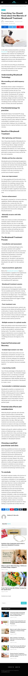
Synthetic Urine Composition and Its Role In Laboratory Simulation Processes (18, 622)
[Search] (26, 2)
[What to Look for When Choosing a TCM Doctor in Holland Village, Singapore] (14, 557)
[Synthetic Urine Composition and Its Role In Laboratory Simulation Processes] (14, 534)
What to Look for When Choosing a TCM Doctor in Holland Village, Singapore (18, 631)
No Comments (5, 23)
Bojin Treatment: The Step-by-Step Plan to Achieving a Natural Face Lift (17, 639)
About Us (17, 667)
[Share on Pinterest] (20, 27)
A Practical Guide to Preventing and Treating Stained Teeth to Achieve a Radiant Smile (17, 614)
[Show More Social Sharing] (25, 27)
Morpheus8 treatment (12, 271)
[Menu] (2, 2)
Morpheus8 (4, 51)
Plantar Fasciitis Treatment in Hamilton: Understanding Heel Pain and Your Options (18, 655)
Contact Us (11, 667)
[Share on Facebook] (5, 27)
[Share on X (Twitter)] (12, 27)
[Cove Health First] (14, 2)
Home (2, 6)
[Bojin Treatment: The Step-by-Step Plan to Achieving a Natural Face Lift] (5, 639)
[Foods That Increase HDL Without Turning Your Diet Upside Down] (14, 579)
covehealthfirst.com (5, 671)
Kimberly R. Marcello (9, 21)
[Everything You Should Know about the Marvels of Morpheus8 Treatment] (14, 38)
